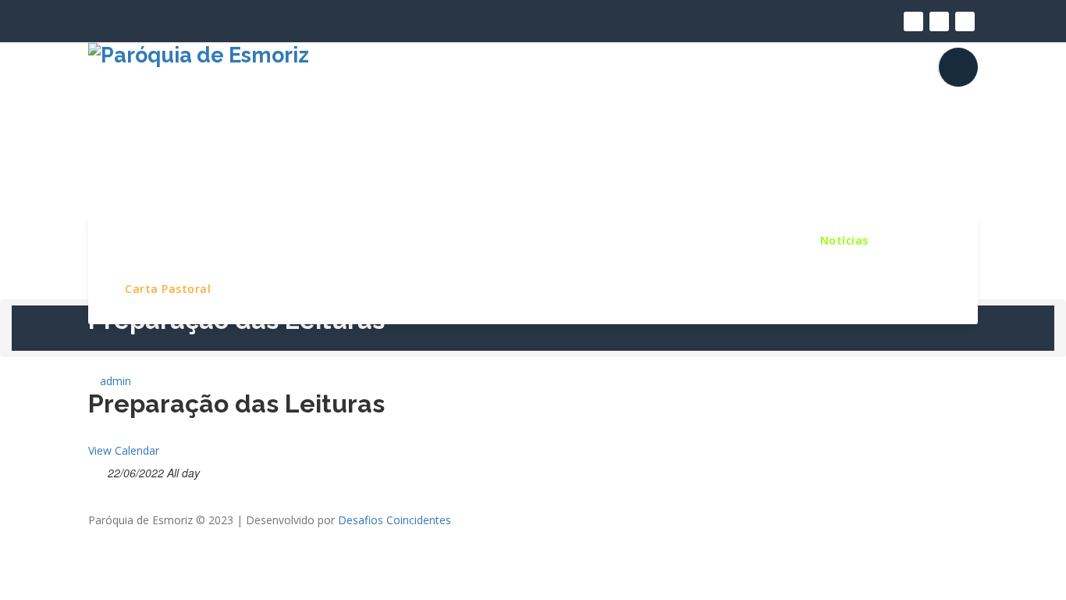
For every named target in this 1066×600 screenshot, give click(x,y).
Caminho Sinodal (735, 239)
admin (114, 380)
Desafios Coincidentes (394, 519)
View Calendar (123, 450)
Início (140, 239)
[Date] (96, 469)
